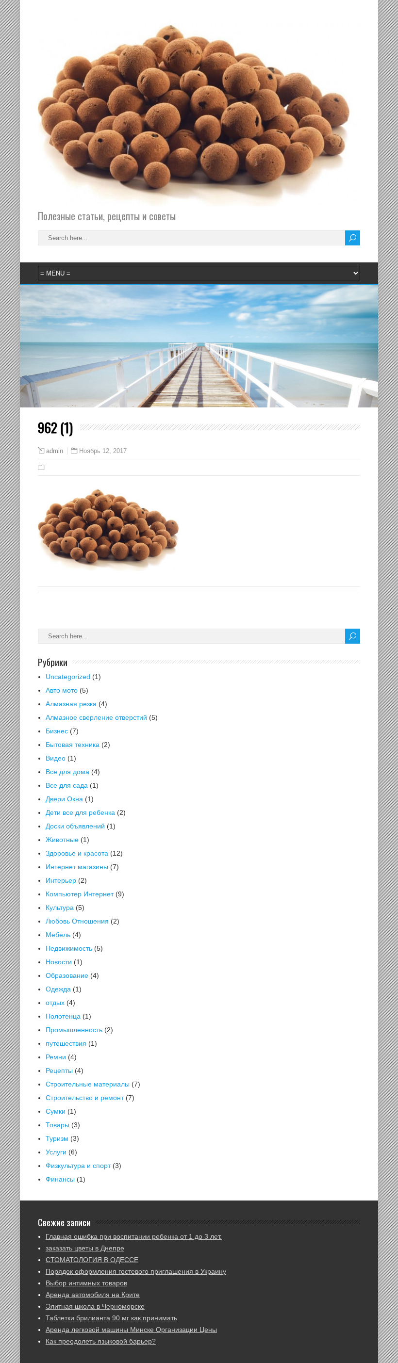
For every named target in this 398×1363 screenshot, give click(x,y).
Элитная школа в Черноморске (95, 1306)
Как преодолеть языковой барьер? (101, 1341)
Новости (59, 962)
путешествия (66, 1043)
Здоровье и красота (77, 853)
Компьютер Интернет (80, 894)
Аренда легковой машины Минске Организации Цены (131, 1329)
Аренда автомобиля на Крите (93, 1294)
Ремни (56, 1057)
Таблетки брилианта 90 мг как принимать (111, 1318)
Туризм (57, 1138)
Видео (56, 758)
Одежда (58, 989)
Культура (60, 907)
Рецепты (59, 1070)
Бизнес (57, 731)
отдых (55, 1002)
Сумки (56, 1111)
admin (54, 451)
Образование (67, 975)
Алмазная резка (71, 704)
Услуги (56, 1152)
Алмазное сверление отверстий (96, 717)
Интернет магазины (77, 867)
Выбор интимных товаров (86, 1283)
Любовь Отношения (77, 921)
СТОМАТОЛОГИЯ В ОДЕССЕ (92, 1260)
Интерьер (61, 880)
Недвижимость (69, 948)
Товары (57, 1125)
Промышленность (74, 1030)
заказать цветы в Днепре (85, 1248)
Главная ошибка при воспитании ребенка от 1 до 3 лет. (134, 1236)
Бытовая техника (73, 744)
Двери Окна (64, 799)
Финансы (60, 1179)
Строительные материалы (88, 1084)
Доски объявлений (75, 826)
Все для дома (67, 772)
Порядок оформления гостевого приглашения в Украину (136, 1271)
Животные (62, 840)
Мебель (58, 935)
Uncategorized (68, 677)
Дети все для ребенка (80, 812)
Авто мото (62, 690)
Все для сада (67, 785)
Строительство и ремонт (85, 1098)
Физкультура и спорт (78, 1165)
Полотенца (63, 1016)
